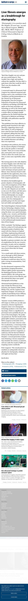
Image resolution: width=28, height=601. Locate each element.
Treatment (4, 495)
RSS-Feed (3, 518)
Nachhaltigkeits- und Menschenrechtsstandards (8, 527)
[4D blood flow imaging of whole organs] (14, 430)
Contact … (6, 371)
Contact (3, 524)
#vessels (24, 482)
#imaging (14, 419)
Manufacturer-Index (6, 508)
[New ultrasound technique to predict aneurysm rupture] (14, 461)
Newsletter (4, 523)
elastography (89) (9, 364)
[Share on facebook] (2, 380)
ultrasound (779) (21, 366)
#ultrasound (23, 419)
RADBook (3, 505)
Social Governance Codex (8, 529)
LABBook (3, 506)
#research (18, 419)
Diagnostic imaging (6, 492)
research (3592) (8, 366)
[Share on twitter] (6, 380)
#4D (5, 450)
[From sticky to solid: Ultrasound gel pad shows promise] (14, 397)
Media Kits (4, 521)
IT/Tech (3, 498)
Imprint (3, 532)
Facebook (3, 511)
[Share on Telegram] (16, 380)
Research (3, 499)
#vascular (24, 450)
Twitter (3, 513)
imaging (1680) (21, 364)
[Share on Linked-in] (9, 380)
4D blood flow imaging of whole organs (12, 439)
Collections (4, 503)
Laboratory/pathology (6, 493)
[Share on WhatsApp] (12, 380)
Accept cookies (14, 597)
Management (4, 496)
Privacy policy (4, 531)
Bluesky (3, 515)
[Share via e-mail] (19, 380)
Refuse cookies (14, 593)
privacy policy (12, 589)
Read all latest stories (10, 375)
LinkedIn (3, 516)
